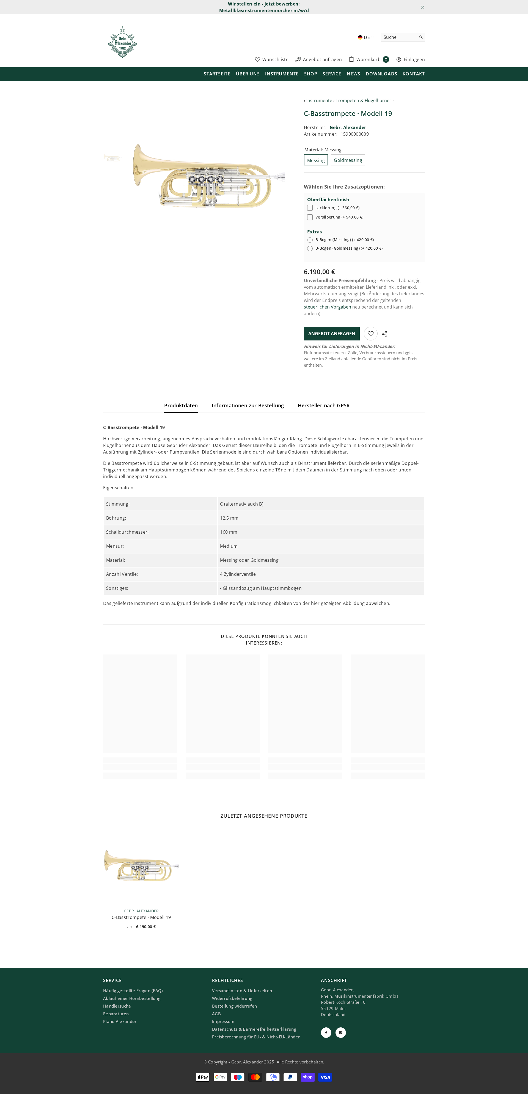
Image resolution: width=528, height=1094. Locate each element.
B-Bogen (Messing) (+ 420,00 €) (344, 239)
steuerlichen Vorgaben (327, 307)
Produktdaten (181, 405)
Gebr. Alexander (348, 127)
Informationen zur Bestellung (248, 405)
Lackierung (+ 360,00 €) (337, 207)
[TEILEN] (382, 333)
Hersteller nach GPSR (324, 405)
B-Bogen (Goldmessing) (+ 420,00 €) (349, 248)
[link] (140, 767)
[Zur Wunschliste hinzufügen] (371, 333)
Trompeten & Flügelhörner (363, 100)
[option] (209, 175)
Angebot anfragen (331, 334)
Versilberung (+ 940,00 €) (339, 217)
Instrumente (319, 100)
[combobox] (398, 37)
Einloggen (414, 59)
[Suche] (403, 37)
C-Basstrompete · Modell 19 (141, 917)
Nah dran (422, 7)
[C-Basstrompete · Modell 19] (141, 865)
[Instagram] (341, 1032)
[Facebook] (326, 1032)
